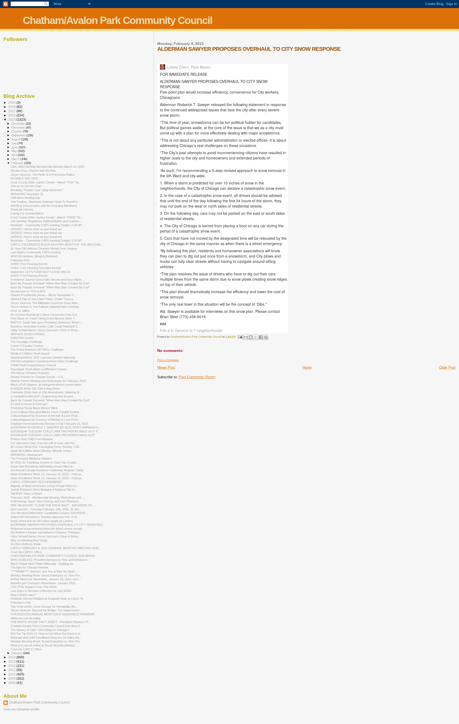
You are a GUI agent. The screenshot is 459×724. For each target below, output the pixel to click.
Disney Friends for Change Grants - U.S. (37, 376)
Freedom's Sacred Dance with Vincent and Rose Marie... (47, 279)
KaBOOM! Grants (22, 337)
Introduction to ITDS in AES (28, 291)
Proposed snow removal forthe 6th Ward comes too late (46, 528)
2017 (12, 111)
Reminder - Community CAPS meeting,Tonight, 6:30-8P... (47, 225)
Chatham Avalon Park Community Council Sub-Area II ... (47, 626)
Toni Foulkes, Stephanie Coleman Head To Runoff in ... (46, 201)
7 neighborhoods (208, 330)
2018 (12, 106)
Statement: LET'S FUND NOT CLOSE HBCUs (40, 271)
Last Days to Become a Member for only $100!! (41, 590)
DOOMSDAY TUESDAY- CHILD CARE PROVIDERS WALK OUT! (53, 435)
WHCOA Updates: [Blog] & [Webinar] (34, 256)
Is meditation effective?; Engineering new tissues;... (43, 396)
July (14, 143)
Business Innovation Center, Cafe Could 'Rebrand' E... (45, 326)
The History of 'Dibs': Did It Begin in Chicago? (40, 630)
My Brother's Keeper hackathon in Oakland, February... (46, 532)
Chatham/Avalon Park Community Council (117, 20)
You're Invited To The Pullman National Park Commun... (46, 306)
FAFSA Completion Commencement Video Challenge (44, 361)
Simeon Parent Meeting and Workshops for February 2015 (48, 380)
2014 (12, 657)
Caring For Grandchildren (27, 213)
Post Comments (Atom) (197, 377)
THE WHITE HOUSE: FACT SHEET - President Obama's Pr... (50, 622)
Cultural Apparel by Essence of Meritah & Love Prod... (45, 415)
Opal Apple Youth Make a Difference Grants (39, 369)
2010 (12, 674)
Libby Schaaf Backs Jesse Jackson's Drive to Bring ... (46, 330)
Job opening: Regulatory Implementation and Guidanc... (46, 221)
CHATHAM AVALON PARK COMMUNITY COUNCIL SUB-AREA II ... (54, 555)
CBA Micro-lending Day (25, 197)
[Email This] (245, 337)
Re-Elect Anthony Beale (26, 544)
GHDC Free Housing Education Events (36, 268)
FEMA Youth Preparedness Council (33, 365)
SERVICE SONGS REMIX (27, 334)
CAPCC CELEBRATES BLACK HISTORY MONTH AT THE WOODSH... (57, 244)
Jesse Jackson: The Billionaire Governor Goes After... (45, 303)
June (15, 147)
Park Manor (201, 67)
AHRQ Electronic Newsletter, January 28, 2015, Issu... (46, 579)
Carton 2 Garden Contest (27, 345)
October (17, 131)
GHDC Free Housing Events (29, 264)
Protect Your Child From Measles (32, 439)
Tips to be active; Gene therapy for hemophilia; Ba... (44, 606)
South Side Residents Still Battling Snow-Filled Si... (43, 466)
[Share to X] (255, 337)
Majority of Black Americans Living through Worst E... (45, 485)
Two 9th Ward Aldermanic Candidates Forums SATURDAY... (49, 513)
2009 (12, 678)
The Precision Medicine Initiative (31, 458)
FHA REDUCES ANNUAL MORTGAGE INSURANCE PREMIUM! (52, 614)
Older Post (447, 367)
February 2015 (20, 260)
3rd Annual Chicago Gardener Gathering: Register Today (47, 470)
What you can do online (26, 618)
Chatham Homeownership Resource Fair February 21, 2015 (49, 423)
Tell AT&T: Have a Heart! (26, 493)
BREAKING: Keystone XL (27, 194)
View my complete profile (21, 709)
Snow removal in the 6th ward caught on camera (42, 521)
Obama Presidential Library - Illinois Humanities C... (43, 295)
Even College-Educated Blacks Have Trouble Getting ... (46, 412)
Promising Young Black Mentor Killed (34, 408)
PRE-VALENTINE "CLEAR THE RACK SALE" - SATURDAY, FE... (52, 505)
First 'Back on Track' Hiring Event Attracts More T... (44, 318)
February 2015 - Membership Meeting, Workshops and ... (47, 497)
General (181, 330)
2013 (12, 661)
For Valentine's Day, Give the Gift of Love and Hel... (43, 443)
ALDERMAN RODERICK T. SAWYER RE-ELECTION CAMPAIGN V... (55, 427)
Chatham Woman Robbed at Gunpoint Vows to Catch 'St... (48, 598)
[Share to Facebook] (261, 337)
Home (307, 367)
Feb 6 (165, 330)
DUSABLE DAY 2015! (24, 178)
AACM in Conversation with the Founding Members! (44, 205)
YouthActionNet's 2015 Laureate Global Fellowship (43, 357)
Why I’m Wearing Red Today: (29, 540)
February (17, 163)
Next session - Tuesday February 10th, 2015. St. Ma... (46, 509)
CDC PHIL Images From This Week (34, 586)
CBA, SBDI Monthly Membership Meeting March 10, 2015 (47, 166)
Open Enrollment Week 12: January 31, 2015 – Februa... (47, 474)
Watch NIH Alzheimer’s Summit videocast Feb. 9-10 (44, 517)
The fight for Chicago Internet (29, 567)
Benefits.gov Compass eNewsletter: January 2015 (43, 583)
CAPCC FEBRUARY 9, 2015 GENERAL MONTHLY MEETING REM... (56, 548)
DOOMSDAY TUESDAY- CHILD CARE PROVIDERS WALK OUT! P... (55, 431)
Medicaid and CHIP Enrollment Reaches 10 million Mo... (46, 637)
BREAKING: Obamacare (26, 454)
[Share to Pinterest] (266, 337)
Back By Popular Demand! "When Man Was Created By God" (50, 283)
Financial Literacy (22, 209)
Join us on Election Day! (26, 186)
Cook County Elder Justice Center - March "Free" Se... (46, 182)
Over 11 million (20, 310)
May (14, 151)
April (14, 155)
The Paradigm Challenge (26, 341)
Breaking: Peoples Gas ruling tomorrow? (37, 190)
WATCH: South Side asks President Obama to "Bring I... (47, 322)
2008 (12, 682)
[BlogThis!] (250, 337)
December (18, 123)
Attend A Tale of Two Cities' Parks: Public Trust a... (43, 299)
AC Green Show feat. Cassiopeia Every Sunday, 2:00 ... (46, 446)
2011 (12, 670)
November (18, 127)
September (18, 135)
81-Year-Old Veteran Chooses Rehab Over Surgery (44, 248)
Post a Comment (168, 360)
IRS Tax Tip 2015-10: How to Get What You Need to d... (46, 633)
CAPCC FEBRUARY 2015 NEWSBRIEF (36, 481)
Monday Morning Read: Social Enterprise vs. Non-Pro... (46, 575)
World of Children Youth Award (30, 353)
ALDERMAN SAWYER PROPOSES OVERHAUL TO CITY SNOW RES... (58, 524)
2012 (12, 665)
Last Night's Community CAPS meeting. (36, 252)
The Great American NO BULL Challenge (37, 349)
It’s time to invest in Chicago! (29, 404)
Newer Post (166, 367)
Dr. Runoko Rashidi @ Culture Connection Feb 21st (44, 314)
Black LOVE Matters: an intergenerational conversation (46, 384)
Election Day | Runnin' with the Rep (33, 170)
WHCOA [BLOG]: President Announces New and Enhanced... (50, 559)
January (17, 653)
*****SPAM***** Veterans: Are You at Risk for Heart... (44, 571)
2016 (12, 115)
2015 (12, 119)
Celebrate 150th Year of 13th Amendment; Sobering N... (46, 392)
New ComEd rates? (23, 594)
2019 (12, 102)
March (15, 159)
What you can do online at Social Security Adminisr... (44, 645)
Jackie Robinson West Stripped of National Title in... (44, 489)
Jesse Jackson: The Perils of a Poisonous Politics (43, 174)
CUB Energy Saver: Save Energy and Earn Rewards (45, 501)
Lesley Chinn (178, 67)
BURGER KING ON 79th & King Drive (35, 388)
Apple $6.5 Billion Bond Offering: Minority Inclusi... (42, 450)
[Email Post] (239, 336)
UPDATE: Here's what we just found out (36, 229)
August (16, 139)
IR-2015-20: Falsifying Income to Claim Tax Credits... (45, 462)
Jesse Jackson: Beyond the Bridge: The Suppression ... (47, 610)
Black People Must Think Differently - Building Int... (43, 563)
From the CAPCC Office (26, 552)
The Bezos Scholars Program (30, 372)
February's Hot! (21, 602)
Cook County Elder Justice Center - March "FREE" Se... (47, 217)
